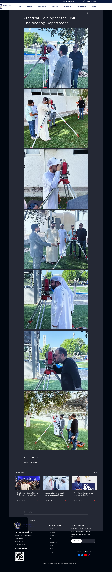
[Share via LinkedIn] (33, 457)
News (51, 545)
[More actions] (87, 13)
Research (52, 539)
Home (51, 528)
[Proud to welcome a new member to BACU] (84, 483)
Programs (52, 535)
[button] (94, 6)
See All (95, 472)
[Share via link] (37, 457)
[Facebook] (78, 555)
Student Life (53, 542)
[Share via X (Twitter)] (29, 457)
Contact (52, 549)
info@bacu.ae (19, 541)
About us (52, 532)
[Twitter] (82, 555)
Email (73, 536)
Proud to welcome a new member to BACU (84, 494)
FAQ (51, 552)
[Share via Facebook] (24, 457)
